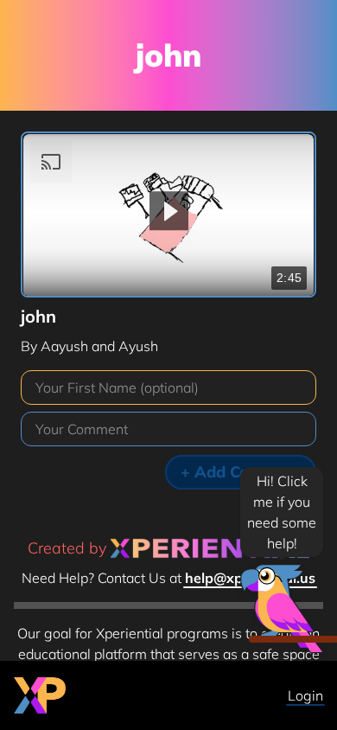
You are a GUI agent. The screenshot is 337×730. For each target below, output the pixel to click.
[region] (168, 215)
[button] (168, 210)
